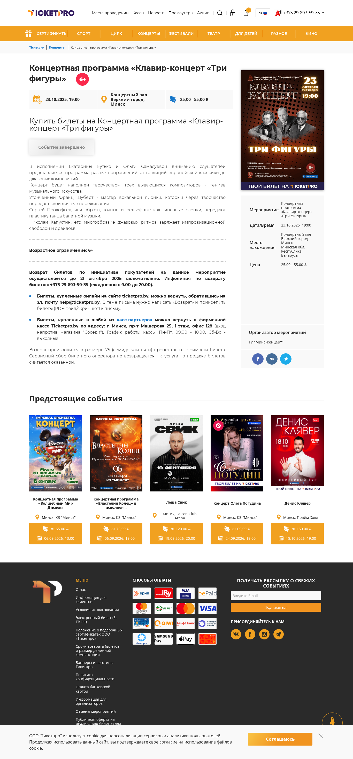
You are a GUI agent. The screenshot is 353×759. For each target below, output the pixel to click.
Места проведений (110, 13)
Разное (279, 33)
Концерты (148, 33)
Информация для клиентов (91, 599)
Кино (311, 33)
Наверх (332, 727)
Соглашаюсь (280, 739)
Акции (203, 13)
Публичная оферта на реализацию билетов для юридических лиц (98, 723)
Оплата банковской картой (93, 688)
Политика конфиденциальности (95, 676)
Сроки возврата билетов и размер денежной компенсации (97, 650)
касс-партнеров (134, 319)
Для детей (246, 33)
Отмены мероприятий (96, 711)
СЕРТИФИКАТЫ (52, 33)
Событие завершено (61, 147)
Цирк (116, 33)
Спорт (83, 33)
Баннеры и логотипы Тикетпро (94, 664)
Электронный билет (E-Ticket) (96, 619)
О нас (81, 589)
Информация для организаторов (91, 701)
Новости (156, 13)
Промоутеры (180, 13)
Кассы (138, 13)
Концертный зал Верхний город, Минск (129, 99)
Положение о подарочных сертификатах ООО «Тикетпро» (99, 634)
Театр (214, 33)
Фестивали (181, 33)
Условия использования (97, 609)
